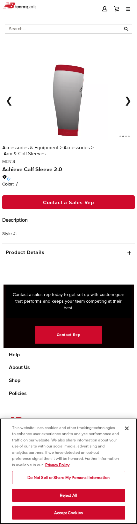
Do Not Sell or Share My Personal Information (68, 477)
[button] (104, 8)
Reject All (68, 495)
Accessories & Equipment (30, 147)
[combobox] (62, 29)
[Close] (127, 428)
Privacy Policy (57, 464)
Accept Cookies (68, 512)
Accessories (76, 147)
